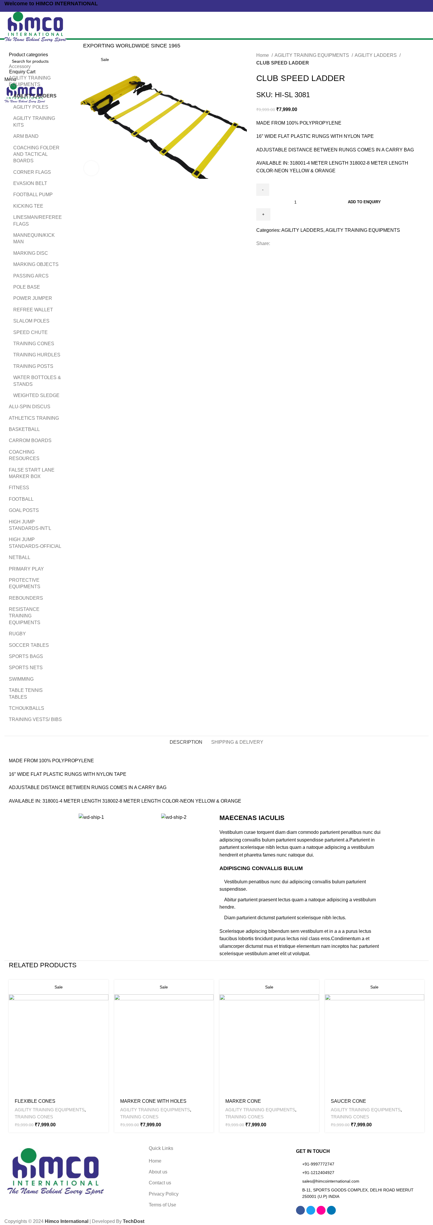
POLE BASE (26, 287)
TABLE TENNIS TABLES (26, 693)
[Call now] (6, 11)
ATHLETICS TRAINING (34, 418)
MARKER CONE (243, 1101)
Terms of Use (162, 1204)
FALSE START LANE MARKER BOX (31, 473)
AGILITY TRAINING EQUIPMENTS (312, 55)
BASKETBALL (24, 429)
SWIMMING (21, 679)
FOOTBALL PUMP (33, 194)
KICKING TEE (28, 206)
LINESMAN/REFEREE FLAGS (37, 220)
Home (263, 55)
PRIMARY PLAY (26, 568)
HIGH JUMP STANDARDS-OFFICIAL (35, 542)
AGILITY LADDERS (376, 55)
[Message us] (11, 11)
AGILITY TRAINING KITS (34, 121)
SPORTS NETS (26, 667)
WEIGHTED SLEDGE (36, 395)
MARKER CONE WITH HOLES (153, 1101)
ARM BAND (26, 136)
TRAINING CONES (33, 343)
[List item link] (361, 1164)
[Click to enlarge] (91, 168)
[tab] (186, 742)
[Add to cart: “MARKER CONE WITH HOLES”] (209, 989)
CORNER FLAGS (32, 172)
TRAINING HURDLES (36, 354)
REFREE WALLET (33, 309)
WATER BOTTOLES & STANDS (37, 380)
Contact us (160, 1182)
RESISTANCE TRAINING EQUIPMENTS (24, 616)
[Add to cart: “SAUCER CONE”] (419, 989)
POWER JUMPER (32, 298)
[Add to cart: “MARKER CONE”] (314, 989)
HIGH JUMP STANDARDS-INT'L (30, 525)
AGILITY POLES (30, 107)
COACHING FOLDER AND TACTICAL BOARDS (36, 154)
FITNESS (19, 487)
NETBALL (19, 557)
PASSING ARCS (31, 275)
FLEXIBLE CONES (35, 1101)
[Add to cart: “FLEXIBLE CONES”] (104, 989)
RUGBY (17, 633)
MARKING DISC (30, 253)
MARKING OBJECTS (36, 264)
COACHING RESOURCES (24, 455)
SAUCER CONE (348, 1101)
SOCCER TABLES (29, 645)
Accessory (20, 66)
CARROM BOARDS (30, 440)
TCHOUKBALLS (26, 708)
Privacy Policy (164, 1193)
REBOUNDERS (26, 598)
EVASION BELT (30, 183)
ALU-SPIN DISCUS (29, 406)
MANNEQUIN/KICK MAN (34, 238)
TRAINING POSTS (33, 366)
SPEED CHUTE (30, 332)
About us (158, 1171)
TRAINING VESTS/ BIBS (35, 719)
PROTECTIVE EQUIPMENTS (24, 583)
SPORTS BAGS (26, 656)
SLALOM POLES (31, 320)
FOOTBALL (21, 499)
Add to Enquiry (364, 202)
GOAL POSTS (24, 510)
